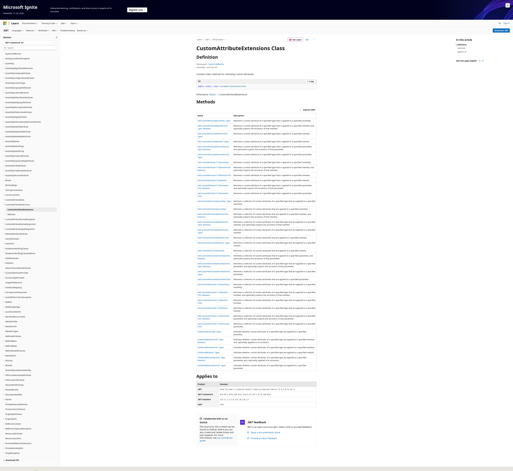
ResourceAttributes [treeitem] (14, 433)
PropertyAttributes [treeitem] (13, 414)
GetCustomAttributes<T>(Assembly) (213, 284)
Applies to (461, 51)
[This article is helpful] (479, 60)
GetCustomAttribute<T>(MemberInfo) (214, 175)
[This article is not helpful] (482, 60)
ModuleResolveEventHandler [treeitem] (18, 370)
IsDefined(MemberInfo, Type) (211, 347)
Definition (462, 44)
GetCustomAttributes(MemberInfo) (213, 237)
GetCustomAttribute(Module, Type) (213, 141)
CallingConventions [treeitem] (14, 190)
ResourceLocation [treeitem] (13, 438)
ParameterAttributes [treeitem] (14, 385)
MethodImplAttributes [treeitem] (15, 350)
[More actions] (314, 40)
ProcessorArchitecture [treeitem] (15, 409)
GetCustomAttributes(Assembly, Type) (214, 201)
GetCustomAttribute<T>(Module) (212, 180)
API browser (218, 39)
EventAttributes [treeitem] (12, 239)
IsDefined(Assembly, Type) (209, 331)
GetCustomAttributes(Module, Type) (214, 243)
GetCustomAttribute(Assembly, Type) (214, 120)
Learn (199, 39)
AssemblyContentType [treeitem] (15, 83)
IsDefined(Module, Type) (208, 352)
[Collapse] (56, 37)
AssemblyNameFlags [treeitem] (14, 146)
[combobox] (30, 43)
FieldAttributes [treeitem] (12, 258)
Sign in (507, 23)
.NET (207, 39)
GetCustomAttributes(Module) (211, 250)
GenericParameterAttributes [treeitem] (18, 268)
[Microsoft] (5, 23)
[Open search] (499, 23)
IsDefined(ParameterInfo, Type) (212, 365)
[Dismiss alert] (508, 5)
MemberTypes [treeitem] (11, 331)
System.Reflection (216, 64)
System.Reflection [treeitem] (13, 53)
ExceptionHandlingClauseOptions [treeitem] (20, 253)
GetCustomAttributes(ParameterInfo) (214, 279)
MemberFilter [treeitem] (11, 321)
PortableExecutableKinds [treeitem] (16, 404)
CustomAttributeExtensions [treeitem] (20, 209)
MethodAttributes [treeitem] (13, 336)
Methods (461, 48)
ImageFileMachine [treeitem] (13, 282)
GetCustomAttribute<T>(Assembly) (213, 162)
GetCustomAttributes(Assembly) (212, 209)
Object (212, 94)
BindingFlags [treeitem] (11, 185)
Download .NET (501, 30)
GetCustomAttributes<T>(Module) (213, 308)
